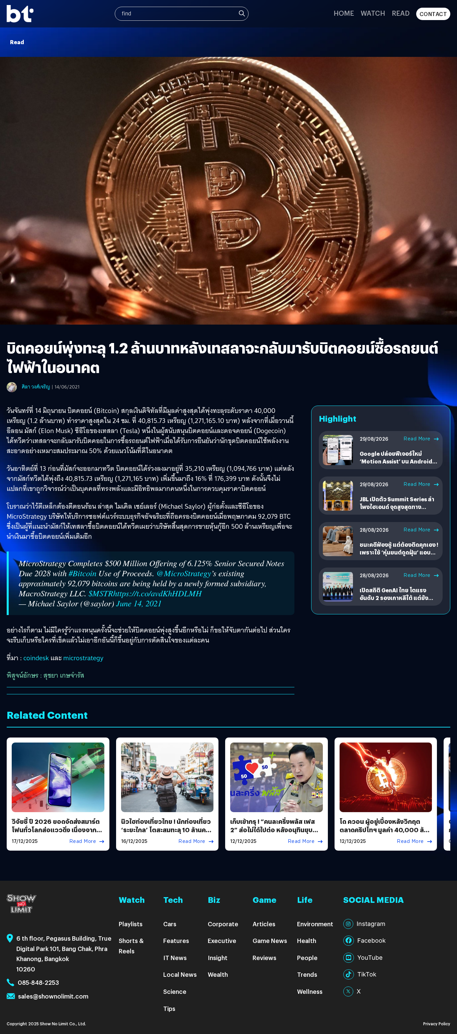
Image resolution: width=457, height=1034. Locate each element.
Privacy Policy (436, 1023)
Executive (222, 940)
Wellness (310, 991)
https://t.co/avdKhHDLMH (157, 593)
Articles (264, 924)
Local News (180, 974)
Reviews (264, 957)
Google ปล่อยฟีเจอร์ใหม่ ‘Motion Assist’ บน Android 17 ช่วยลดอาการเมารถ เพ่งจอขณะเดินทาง (397, 465)
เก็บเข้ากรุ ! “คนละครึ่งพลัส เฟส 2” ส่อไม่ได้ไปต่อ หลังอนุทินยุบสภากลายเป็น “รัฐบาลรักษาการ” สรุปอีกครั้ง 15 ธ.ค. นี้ (273, 834)
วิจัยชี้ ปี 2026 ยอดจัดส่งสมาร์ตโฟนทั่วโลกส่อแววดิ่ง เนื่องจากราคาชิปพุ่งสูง (56, 829)
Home (344, 13)
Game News (270, 940)
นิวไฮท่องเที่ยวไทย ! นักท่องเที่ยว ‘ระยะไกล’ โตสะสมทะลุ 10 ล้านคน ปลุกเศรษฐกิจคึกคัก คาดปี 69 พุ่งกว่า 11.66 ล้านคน (166, 834)
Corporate (223, 924)
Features (176, 940)
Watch (373, 13)
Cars (169, 924)
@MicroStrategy (183, 573)
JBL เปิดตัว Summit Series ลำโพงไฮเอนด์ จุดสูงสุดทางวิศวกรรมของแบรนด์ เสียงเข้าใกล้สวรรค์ (397, 510)
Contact (433, 14)
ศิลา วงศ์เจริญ (36, 386)
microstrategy (83, 658)
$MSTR (100, 593)
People (307, 957)
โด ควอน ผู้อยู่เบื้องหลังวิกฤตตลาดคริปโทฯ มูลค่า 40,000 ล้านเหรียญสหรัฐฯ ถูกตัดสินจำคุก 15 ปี (385, 834)
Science (174, 991)
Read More (417, 438)
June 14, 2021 (139, 603)
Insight (217, 957)
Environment (315, 924)
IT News (175, 957)
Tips (169, 1008)
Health (306, 940)
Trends (307, 974)
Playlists (131, 924)
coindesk (36, 658)
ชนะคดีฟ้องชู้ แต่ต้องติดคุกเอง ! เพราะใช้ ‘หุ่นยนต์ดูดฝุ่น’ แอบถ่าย (399, 552)
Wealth (218, 974)
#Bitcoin (82, 573)
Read (400, 13)
